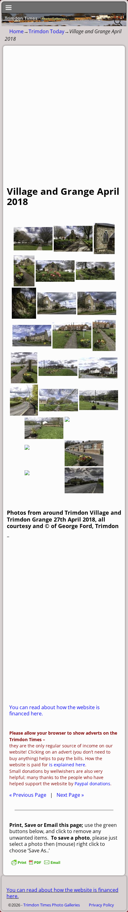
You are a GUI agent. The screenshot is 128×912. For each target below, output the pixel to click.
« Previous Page (27, 794)
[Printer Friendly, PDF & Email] (35, 864)
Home (16, 31)
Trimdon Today (46, 31)
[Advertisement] (64, 119)
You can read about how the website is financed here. (54, 710)
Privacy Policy (101, 905)
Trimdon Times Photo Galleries (51, 905)
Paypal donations (92, 784)
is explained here (67, 765)
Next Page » (70, 794)
